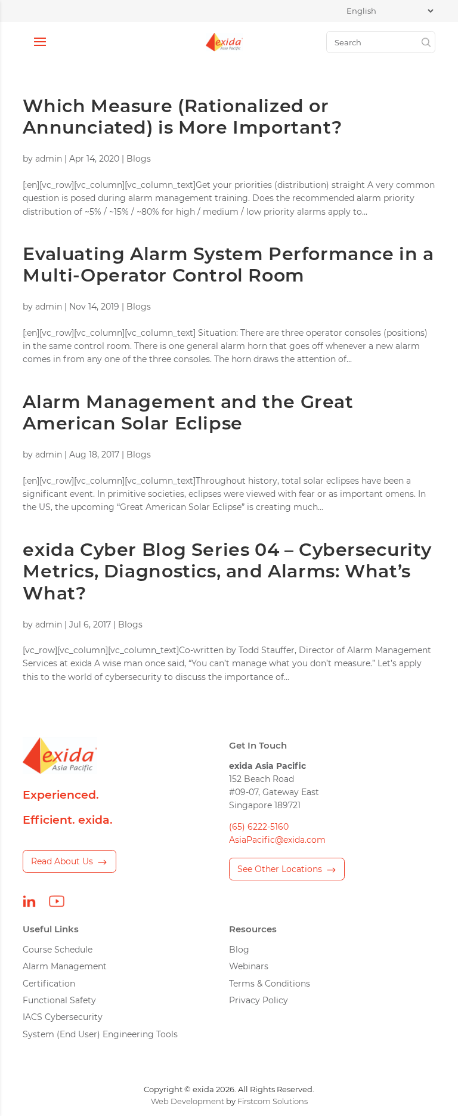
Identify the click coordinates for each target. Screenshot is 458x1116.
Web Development (187, 1101)
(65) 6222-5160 (259, 826)
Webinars (248, 966)
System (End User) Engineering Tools (100, 1034)
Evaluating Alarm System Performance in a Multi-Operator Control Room (228, 264)
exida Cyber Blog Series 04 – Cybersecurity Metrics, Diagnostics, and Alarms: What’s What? (227, 571)
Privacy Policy (258, 1000)
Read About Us (62, 861)
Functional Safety (59, 1000)
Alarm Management (65, 966)
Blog (239, 949)
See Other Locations (279, 869)
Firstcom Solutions (272, 1101)
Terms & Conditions (269, 983)
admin (48, 158)
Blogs (138, 158)
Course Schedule (57, 949)
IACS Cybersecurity (63, 1017)
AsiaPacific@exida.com (277, 840)
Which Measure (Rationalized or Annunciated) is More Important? (182, 116)
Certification (49, 983)
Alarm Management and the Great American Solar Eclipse (188, 412)
